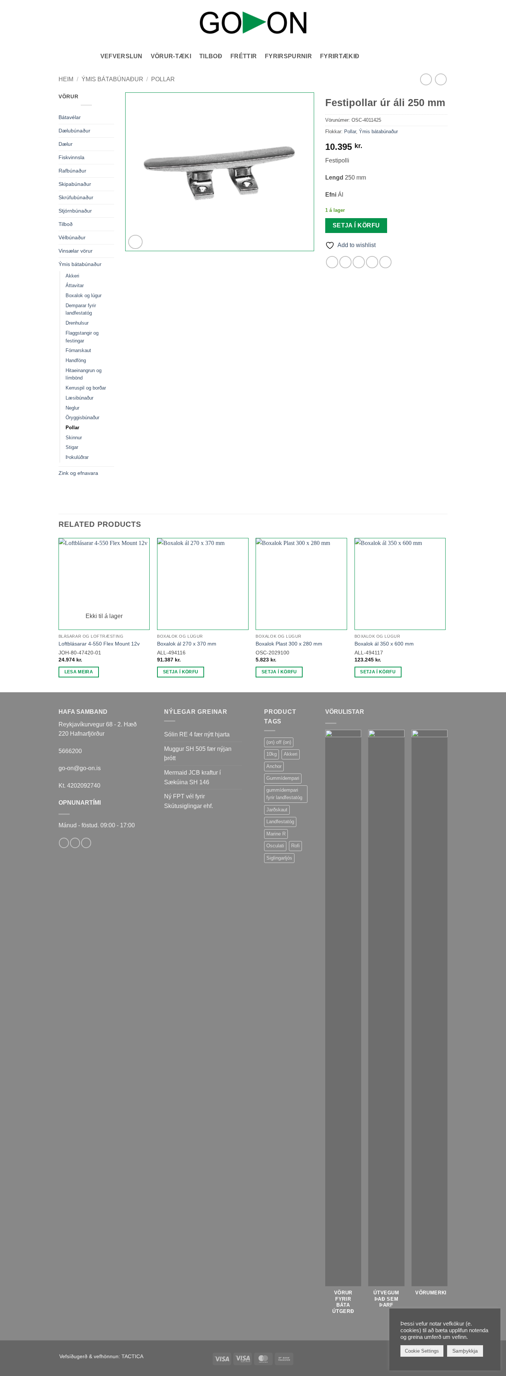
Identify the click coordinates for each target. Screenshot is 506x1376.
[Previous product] (440, 79)
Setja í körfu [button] (181, 672)
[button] (386, 56)
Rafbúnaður (72, 171)
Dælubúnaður (74, 131)
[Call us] (86, 843)
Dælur (66, 144)
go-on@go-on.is (80, 768)
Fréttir (243, 56)
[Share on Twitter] (345, 262)
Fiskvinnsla (71, 157)
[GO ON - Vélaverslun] (253, 22)
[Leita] (370, 56)
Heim (66, 79)
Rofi (295, 845)
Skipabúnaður (75, 184)
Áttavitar (75, 285)
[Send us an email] (75, 843)
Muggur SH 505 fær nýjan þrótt (198, 754)
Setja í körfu (356, 225)
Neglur (72, 408)
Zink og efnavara (78, 473)
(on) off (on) (278, 742)
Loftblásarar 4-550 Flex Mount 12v (99, 644)
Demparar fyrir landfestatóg (81, 309)
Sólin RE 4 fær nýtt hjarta (197, 734)
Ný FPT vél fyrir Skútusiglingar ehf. (188, 801)
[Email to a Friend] (359, 262)
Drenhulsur (77, 323)
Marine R (276, 834)
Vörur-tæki (171, 56)
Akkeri (72, 276)
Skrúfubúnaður (76, 197)
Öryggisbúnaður (82, 417)
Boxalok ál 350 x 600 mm (384, 644)
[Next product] (426, 79)
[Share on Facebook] (332, 262)
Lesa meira (78, 672)
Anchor (274, 766)
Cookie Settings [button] (422, 1351)
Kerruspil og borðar (86, 388)
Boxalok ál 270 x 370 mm (186, 644)
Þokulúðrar (77, 457)
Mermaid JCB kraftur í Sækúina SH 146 (192, 777)
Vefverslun (121, 56)
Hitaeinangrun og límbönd (83, 374)
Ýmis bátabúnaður (112, 79)
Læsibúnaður (79, 398)
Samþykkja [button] (465, 1351)
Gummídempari (282, 778)
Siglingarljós (279, 858)
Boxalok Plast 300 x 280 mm (289, 644)
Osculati (275, 845)
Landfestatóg (280, 821)
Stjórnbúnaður (75, 211)
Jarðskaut (276, 809)
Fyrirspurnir (288, 56)
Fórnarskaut (78, 350)
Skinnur (74, 437)
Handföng (76, 360)
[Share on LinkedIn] (385, 262)
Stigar (72, 447)
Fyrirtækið (339, 56)
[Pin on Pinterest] (372, 262)
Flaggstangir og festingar (82, 337)
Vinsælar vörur (76, 251)
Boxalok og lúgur (83, 295)
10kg (271, 754)
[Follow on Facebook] (64, 843)
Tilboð (210, 56)
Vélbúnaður (72, 237)
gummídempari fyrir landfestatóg (284, 793)
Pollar (163, 79)
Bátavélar (70, 117)
